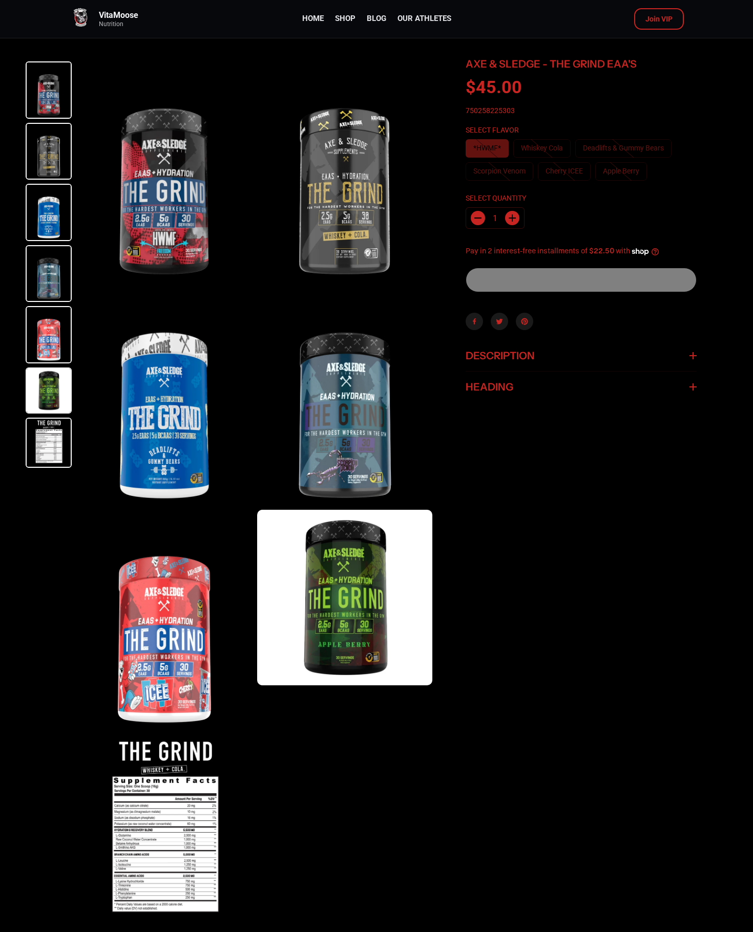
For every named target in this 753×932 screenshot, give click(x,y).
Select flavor (492, 130)
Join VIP (659, 19)
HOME (313, 18)
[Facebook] (474, 321)
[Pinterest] (524, 321)
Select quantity (496, 198)
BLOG (376, 18)
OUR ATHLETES (424, 18)
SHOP (345, 18)
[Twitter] (499, 321)
